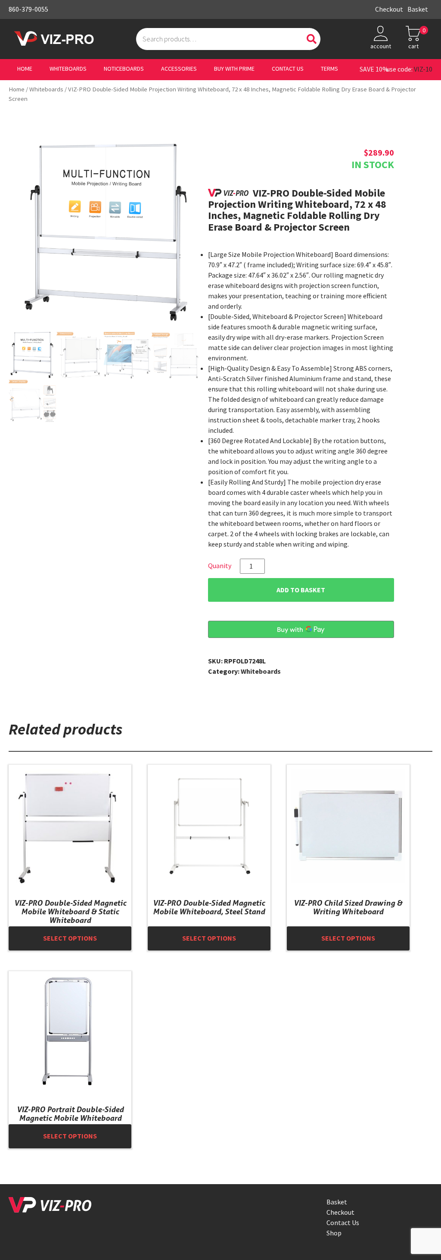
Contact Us (288, 69)
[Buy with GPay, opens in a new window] (301, 629)
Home (24, 69)
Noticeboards (124, 69)
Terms (329, 69)
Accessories (179, 69)
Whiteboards (68, 69)
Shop (334, 1233)
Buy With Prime (234, 69)
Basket (417, 9)
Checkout (389, 9)
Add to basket (300, 589)
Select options (70, 938)
